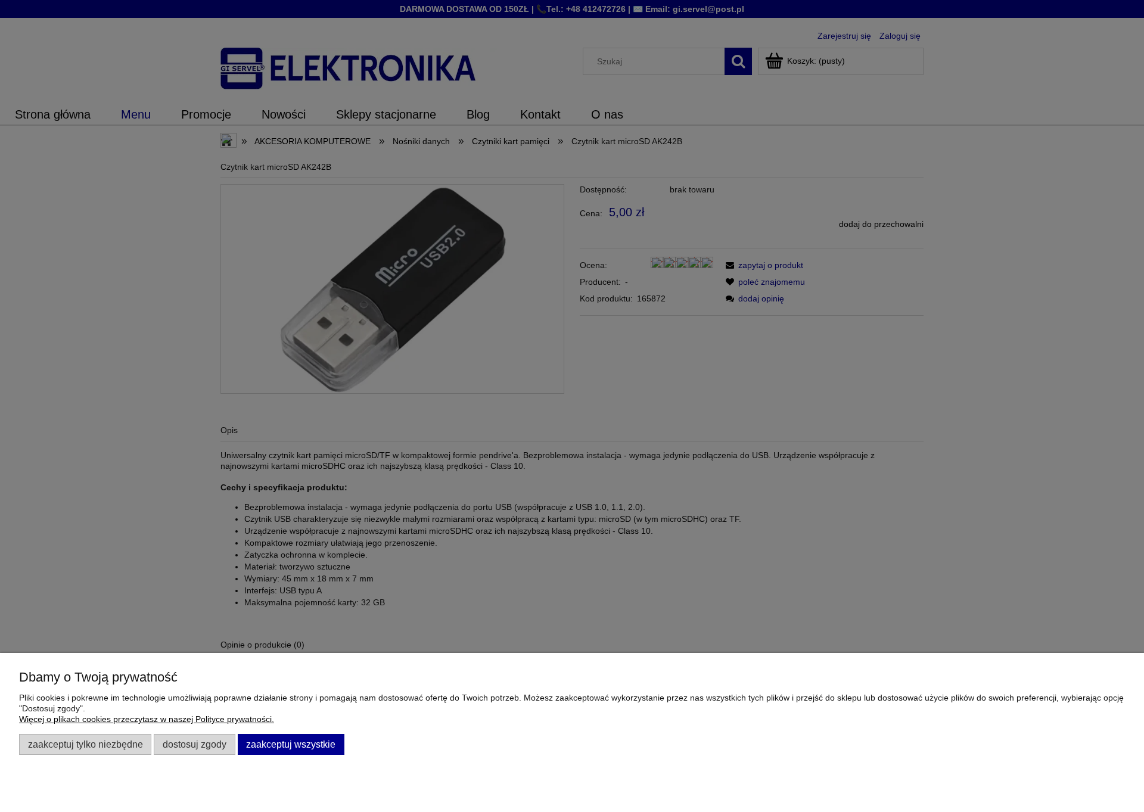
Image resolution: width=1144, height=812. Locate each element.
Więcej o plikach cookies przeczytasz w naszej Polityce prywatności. (146, 719)
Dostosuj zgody (194, 744)
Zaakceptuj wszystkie (290, 744)
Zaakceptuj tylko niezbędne (85, 744)
